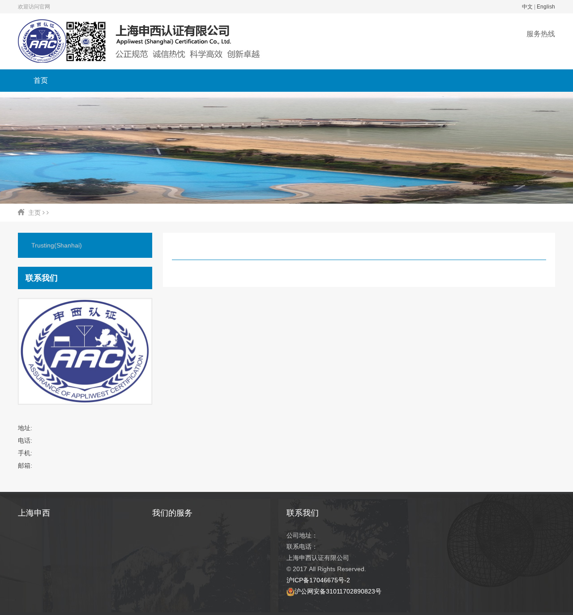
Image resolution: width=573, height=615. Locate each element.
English (546, 7)
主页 (34, 212)
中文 (527, 7)
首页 (41, 80)
